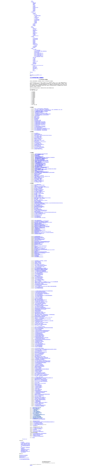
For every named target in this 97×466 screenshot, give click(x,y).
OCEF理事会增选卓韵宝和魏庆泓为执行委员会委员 (41, 337)
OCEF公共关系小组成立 (38, 404)
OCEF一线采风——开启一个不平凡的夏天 (38, 197)
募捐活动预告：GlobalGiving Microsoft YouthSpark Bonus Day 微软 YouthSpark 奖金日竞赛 (44, 249)
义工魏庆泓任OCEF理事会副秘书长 (39, 365)
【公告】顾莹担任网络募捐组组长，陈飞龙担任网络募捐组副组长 (43, 295)
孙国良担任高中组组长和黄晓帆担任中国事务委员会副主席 (42, 308)
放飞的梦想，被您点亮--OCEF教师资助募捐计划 (39, 203)
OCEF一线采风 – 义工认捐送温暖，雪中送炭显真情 (39, 213)
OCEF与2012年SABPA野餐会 (38, 297)
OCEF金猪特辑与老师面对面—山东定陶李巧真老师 (39, 122)
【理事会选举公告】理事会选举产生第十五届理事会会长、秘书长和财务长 (45, 157)
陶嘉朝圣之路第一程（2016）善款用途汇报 (39, 175)
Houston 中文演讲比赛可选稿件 (39, 274)
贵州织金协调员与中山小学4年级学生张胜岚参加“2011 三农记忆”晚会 (44, 320)
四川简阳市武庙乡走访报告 (37, 243)
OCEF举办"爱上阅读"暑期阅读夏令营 (40, 302)
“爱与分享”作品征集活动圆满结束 (38, 328)
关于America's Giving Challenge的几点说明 (40, 383)
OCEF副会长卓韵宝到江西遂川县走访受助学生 (41, 292)
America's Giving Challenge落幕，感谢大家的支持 (41, 381)
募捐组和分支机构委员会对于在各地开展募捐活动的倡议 (42, 394)
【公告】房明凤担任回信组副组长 (38, 148)
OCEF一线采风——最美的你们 (37, 194)
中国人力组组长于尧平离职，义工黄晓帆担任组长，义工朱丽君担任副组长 (45, 314)
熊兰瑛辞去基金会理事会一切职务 (39, 336)
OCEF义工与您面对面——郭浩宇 (39, 156)
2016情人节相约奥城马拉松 (37, 216)
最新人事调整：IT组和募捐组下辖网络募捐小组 (41, 375)
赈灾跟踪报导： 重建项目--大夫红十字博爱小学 (41, 402)
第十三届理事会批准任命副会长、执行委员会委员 (41, 268)
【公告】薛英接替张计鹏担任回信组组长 (40, 165)
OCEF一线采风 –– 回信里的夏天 (37, 201)
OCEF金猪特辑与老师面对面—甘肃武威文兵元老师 (39, 124)
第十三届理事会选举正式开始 (39, 276)
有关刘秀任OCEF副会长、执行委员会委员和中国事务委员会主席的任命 (42, 241)
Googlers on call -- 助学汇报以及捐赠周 (38, 187)
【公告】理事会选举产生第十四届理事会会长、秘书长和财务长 (41, 221)
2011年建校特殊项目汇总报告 (39, 321)
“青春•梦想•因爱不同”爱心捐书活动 (39, 313)
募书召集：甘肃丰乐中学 (38, 161)
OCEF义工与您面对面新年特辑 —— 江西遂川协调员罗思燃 (40, 130)
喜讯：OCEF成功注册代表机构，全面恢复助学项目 (41, 108)
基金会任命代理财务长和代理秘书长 (38, 434)
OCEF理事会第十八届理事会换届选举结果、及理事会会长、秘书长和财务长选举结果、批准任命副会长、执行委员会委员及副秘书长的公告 (25, 445)
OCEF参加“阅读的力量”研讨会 (39, 343)
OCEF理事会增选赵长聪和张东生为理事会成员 (41, 391)
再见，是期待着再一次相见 (38, 166)
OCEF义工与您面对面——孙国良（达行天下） (41, 169)
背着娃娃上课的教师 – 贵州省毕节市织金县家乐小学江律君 (42, 282)
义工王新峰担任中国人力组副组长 (39, 341)
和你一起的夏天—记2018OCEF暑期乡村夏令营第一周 (40, 141)
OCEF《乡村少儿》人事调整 (38, 325)
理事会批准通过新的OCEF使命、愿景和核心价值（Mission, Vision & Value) (42, 231)
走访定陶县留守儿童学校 (38, 355)
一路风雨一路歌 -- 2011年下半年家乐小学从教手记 (41, 322)
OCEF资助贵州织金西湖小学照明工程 (40, 338)
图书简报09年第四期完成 (38, 367)
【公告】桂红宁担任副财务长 (39, 294)
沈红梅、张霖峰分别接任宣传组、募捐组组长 (41, 265)
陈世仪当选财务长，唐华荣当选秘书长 (38, 431)
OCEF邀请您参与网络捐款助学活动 (38, 134)
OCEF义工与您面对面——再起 (37, 137)
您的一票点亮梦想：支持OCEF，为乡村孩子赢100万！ (42, 374)
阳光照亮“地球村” (36, 119)
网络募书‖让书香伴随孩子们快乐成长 (38, 209)
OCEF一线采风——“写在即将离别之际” (38, 199)
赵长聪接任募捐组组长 (38, 390)
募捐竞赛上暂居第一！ (38, 384)
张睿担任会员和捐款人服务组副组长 (39, 366)
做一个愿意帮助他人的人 (37, 250)
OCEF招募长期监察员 (37, 393)
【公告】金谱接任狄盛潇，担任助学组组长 (40, 303)
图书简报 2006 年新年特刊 (36, 435)
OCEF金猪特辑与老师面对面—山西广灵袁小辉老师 (39, 121)
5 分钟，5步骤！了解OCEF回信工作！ (40, 159)
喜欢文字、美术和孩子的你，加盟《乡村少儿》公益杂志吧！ (41, 200)
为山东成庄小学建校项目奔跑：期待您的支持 (39, 239)
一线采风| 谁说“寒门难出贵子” (37, 142)
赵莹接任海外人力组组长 (38, 263)
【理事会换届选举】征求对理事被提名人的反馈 (39, 227)
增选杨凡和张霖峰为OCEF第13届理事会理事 (39, 237)
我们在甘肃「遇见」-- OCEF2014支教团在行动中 (39, 248)
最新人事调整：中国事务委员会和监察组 (40, 399)
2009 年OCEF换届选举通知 (38, 389)
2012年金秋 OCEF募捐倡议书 (38, 298)
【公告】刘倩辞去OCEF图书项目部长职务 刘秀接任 (39, 186)
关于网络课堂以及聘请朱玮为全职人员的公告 (39, 144)
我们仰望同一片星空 (36, 116)
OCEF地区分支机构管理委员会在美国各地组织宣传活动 (42, 330)
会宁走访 (36, 170)
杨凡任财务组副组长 (36, 255)
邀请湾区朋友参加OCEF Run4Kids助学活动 (39, 189)
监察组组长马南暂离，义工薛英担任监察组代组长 (41, 315)
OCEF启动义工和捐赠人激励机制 (39, 403)
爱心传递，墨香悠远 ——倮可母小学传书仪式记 (39, 198)
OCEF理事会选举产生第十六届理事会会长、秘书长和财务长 (41, 111)
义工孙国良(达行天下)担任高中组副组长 (40, 332)
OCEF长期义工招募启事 (38, 371)
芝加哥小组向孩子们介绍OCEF (39, 354)
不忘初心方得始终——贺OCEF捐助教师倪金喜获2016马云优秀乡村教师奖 (44, 172)
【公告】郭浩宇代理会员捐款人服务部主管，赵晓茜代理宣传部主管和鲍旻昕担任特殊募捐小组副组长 (45, 212)
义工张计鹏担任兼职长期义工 (39, 333)
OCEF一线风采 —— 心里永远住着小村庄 (38, 192)
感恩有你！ (35, 185)
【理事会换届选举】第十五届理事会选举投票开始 (41, 158)
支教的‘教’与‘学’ (36, 246)
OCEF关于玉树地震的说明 (38, 363)
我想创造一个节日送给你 (37, 117)
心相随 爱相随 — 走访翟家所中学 (37, 180)
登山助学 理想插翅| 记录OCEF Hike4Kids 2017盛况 (41, 160)
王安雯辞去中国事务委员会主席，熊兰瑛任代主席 (41, 357)
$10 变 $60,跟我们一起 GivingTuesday (39, 264)
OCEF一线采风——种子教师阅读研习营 (38, 190)
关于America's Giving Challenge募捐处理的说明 (40, 380)
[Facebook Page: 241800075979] (23, 455)
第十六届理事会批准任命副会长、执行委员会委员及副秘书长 (43, 110)
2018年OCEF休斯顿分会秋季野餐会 (38, 136)
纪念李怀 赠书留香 (37, 115)
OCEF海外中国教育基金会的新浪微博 (24, 459)
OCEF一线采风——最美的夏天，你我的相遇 (39, 193)
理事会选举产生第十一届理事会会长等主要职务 (40, 379)
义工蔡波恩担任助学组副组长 (39, 340)
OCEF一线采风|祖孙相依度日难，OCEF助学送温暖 (39, 126)
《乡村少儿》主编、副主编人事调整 (39, 266)
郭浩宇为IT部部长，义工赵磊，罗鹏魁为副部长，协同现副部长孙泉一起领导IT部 (43, 222)
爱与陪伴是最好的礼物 (36, 118)
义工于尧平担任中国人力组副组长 (37, 77)
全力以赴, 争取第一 (37, 382)
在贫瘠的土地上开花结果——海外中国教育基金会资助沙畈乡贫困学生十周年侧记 (45, 349)
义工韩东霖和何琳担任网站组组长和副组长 (40, 362)
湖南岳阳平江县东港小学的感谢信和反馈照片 (41, 324)
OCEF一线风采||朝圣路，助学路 (39, 164)
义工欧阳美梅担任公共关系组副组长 (39, 359)
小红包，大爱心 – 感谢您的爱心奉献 (38, 214)
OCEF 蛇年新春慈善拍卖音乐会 (39, 287)
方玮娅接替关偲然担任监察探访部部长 (38, 202)
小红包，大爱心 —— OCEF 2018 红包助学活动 (39, 147)
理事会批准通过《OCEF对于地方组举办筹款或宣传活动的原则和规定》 (42, 252)
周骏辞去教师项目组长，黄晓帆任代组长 (40, 312)
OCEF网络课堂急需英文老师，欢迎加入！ (40, 163)
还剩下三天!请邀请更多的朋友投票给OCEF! (40, 373)
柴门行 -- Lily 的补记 (36, 240)
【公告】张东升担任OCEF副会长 (39, 283)
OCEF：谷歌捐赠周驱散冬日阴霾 (39, 154)
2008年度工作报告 (37, 388)
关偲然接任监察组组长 (38, 261)
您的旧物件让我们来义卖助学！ (37, 145)
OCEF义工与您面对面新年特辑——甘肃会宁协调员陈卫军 (40, 129)
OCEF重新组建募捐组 (37, 401)
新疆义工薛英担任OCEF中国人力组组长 (40, 356)
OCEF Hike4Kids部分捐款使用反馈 (38, 215)
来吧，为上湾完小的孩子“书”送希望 (38, 207)
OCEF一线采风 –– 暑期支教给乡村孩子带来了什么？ (40, 204)
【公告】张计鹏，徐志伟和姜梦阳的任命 (39, 307)
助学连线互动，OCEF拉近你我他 (37, 173)
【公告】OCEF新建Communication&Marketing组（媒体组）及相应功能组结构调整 (45, 286)
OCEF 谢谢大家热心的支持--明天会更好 (40, 372)
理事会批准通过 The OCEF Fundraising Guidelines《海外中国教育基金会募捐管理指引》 (44, 232)
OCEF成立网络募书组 (36, 256)
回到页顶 (31, 465)
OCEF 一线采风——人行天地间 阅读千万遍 (39, 181)
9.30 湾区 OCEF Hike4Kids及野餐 (37, 139)
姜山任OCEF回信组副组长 (37, 254)
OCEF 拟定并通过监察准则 (38, 285)
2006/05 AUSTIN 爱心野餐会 (37, 430)
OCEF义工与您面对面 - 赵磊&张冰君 (38, 205)
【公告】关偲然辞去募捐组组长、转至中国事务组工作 (42, 293)
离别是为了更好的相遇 (38, 168)
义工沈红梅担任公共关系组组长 (39, 364)
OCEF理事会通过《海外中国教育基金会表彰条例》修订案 (42, 358)
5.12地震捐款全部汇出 (38, 400)
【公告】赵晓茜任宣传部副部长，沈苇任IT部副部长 (40, 217)
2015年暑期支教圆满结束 (37, 228)
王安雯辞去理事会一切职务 (38, 342)
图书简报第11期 (35, 425)
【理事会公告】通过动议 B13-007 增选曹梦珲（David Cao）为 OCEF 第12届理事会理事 (46, 281)
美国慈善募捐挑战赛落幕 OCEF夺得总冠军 (40, 378)
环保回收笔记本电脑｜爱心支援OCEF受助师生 (39, 140)
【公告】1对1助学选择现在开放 (37, 220)
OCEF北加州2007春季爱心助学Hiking (38, 424)
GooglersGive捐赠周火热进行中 (37, 184)
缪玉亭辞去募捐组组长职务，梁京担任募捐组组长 (39, 433)
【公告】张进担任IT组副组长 (38, 296)
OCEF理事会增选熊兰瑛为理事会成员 (40, 392)
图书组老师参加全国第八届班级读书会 (40, 316)
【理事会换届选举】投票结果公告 (38, 223)
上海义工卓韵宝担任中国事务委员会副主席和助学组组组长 (42, 361)
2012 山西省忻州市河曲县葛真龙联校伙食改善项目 (41, 305)
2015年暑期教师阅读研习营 (37, 229)
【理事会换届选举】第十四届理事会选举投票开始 (39, 225)
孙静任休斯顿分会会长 (36, 253)
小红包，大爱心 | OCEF (36, 125)
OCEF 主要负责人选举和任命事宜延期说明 (40, 270)
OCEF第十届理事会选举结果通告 (37, 422)
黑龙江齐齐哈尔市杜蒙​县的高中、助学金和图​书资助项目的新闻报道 (43, 327)
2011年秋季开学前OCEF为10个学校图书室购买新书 (41, 331)
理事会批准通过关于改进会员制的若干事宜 (39, 242)
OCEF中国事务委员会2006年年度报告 (38, 423)
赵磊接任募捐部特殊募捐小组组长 (38, 230)
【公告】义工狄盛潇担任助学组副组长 (39, 326)
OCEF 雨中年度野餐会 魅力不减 (39, 273)
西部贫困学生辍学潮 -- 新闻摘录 (39, 304)
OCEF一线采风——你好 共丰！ (37, 196)
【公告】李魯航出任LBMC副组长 (38, 306)
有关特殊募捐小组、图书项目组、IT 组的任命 (41, 260)
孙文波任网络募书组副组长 (37, 236)
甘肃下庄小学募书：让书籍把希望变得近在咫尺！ (39, 191)
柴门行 (35, 245)
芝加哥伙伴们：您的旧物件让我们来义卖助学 (39, 177)
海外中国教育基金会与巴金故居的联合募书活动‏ (41, 284)
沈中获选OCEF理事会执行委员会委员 (40, 398)
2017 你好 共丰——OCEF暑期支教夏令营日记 (41, 167)
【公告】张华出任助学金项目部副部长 (38, 127)
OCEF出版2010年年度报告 (38, 329)
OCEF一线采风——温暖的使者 (37, 195)
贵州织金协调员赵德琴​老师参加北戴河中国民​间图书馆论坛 (42, 339)
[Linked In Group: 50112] (22, 456)
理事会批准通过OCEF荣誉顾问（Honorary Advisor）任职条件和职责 (41, 226)
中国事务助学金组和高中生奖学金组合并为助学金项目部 (40, 251)
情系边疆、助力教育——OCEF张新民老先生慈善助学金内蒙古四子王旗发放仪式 (43, 135)
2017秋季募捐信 (37, 155)
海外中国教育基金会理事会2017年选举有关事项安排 (42, 162)
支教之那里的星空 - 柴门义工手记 (38, 244)
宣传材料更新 (35, 429)
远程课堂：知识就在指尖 (38, 262)
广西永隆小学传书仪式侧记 (37, 174)
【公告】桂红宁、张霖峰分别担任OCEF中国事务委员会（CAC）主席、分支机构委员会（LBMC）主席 (48, 109)
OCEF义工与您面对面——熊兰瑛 (37, 179)
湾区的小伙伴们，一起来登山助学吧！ (38, 188)
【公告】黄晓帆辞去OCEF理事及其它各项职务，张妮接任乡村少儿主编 (42, 176)
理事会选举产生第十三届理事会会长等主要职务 (41, 269)
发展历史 (33, 437)
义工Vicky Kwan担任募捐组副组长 (39, 353)
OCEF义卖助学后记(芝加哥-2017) (39, 171)
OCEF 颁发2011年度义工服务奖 (39, 323)
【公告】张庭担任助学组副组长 (39, 277)
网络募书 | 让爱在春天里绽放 (37, 211)
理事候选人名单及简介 (38, 275)
